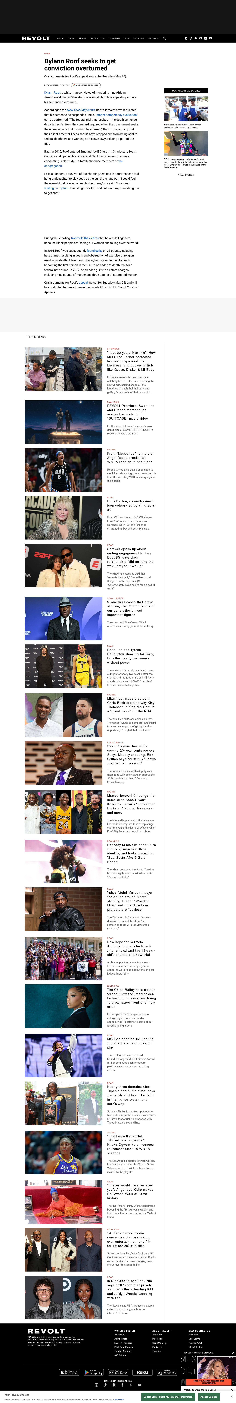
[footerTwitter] (131, 1387)
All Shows (119, 1334)
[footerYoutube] (139, 1387)
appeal (83, 282)
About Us (157, 1334)
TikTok (191, 38)
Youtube (210, 38)
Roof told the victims (85, 238)
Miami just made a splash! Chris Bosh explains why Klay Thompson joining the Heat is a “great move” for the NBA (131, 704)
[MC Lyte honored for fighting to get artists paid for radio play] (63, 1055)
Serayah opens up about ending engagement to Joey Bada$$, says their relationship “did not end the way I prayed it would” (130, 557)
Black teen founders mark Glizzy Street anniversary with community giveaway (182, 126)
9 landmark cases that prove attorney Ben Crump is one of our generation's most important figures (131, 608)
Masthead (157, 1338)
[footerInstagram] (96, 1387)
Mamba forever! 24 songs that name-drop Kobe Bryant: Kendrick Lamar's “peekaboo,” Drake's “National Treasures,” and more (131, 804)
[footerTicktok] (105, 1387)
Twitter (205, 38)
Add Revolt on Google (87, 85)
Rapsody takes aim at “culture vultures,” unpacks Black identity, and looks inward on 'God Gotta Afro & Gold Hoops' (131, 853)
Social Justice (97, 38)
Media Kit (157, 1347)
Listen (82, 38)
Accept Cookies (208, 1396)
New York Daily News (81, 110)
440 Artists (120, 1355)
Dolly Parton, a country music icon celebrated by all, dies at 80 (131, 505)
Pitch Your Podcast (124, 1347)
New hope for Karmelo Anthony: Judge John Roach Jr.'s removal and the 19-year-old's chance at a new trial (131, 948)
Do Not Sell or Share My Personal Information (168, 1396)
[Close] (232, 1397)
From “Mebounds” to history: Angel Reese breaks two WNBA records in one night (130, 457)
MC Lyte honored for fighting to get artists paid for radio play (130, 1043)
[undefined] (186, 108)
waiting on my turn (56, 188)
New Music (113, 402)
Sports (111, 449)
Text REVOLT (195, 1342)
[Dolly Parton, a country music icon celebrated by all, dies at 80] (63, 518)
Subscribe (153, 38)
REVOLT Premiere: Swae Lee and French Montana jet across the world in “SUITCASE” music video (130, 412)
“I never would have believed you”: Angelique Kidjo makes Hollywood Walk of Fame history (130, 1191)
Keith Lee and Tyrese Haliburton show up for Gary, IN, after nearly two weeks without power (130, 656)
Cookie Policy (118, 1399)
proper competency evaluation (116, 115)
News (126, 38)
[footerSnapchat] (113, 1387)
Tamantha (52, 85)
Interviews (113, 349)
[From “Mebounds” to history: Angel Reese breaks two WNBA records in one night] (63, 470)
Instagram (186, 38)
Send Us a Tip (159, 1342)
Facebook (200, 38)
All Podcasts (120, 1338)
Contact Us (194, 1338)
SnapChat (195, 38)
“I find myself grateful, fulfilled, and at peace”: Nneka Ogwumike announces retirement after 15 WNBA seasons (130, 1144)
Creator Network (123, 1351)
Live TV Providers (123, 1342)
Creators (139, 38)
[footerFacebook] (122, 1387)
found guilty (94, 250)
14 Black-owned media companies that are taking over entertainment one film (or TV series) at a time (129, 1239)
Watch (72, 38)
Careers (156, 1351)
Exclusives (114, 38)
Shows (60, 38)
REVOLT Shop (195, 1347)
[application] (208, 1371)
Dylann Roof (52, 92)
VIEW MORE (185, 174)
